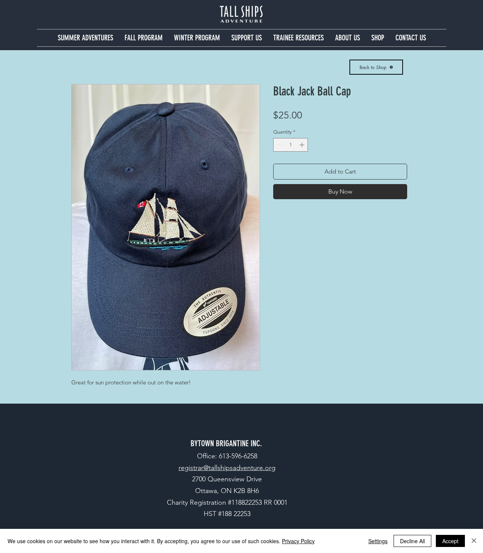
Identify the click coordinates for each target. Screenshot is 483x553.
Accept (450, 541)
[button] (85, 37)
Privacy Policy (298, 541)
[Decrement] (278, 144)
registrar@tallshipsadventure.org (226, 468)
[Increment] (302, 144)
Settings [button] (378, 541)
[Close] (473, 541)
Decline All (412, 541)
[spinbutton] (290, 144)
